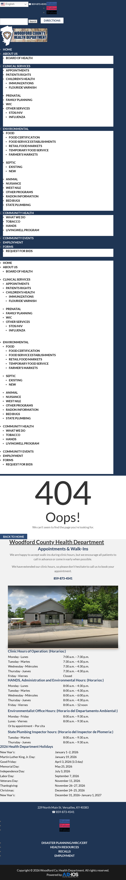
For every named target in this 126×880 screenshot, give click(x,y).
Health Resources (64, 847)
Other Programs (19, 192)
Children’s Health (20, 79)
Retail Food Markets (25, 146)
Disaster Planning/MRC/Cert (64, 843)
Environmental (16, 129)
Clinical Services (16, 66)
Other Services (18, 108)
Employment (13, 242)
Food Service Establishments (32, 141)
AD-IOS (70, 875)
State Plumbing (18, 205)
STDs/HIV (16, 112)
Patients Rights (18, 74)
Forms (8, 246)
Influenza (17, 117)
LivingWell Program (22, 230)
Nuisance (13, 183)
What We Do (15, 217)
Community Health (18, 213)
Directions (52, 20)
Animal (12, 179)
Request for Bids (19, 251)
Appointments (17, 70)
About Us (10, 53)
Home (7, 49)
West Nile (13, 188)
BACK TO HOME (13, 536)
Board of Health (19, 58)
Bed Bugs (13, 200)
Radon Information (22, 196)
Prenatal (13, 95)
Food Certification (24, 137)
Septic (11, 162)
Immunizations (21, 83)
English (9, 4)
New (12, 171)
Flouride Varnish (23, 87)
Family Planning (19, 100)
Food (10, 133)
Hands (11, 226)
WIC (9, 104)
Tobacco (13, 221)
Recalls (64, 851)
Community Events (18, 238)
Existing (15, 167)
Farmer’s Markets (23, 154)
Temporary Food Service (29, 150)
